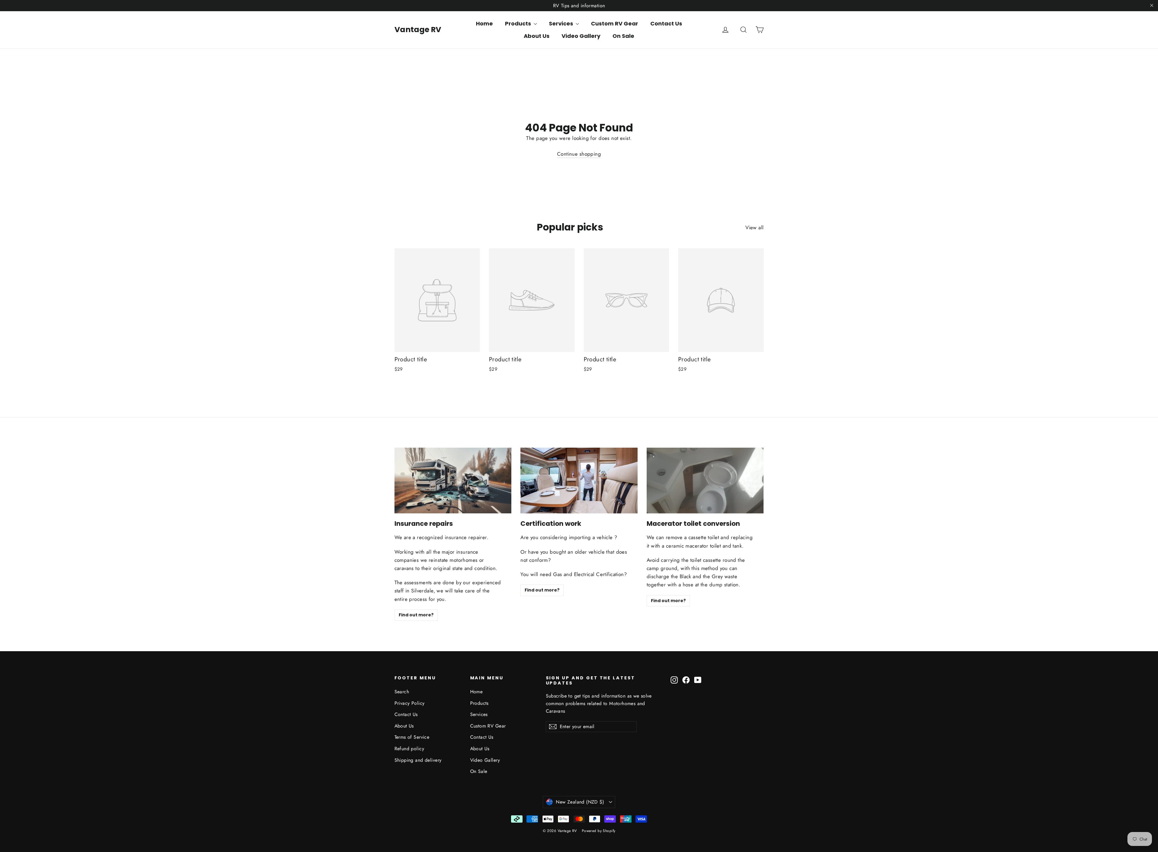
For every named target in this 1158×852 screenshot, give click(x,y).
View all (754, 227)
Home (484, 23)
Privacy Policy (409, 703)
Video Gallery (581, 36)
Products (518, 23)
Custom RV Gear (614, 23)
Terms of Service (412, 737)
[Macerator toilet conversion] (705, 480)
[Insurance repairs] (453, 480)
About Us (536, 36)
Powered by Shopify (598, 831)
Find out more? (416, 615)
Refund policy (409, 748)
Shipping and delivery (418, 760)
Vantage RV (417, 29)
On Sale (623, 36)
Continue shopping (579, 153)
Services (561, 23)
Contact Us (666, 23)
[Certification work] (579, 480)
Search (401, 691)
